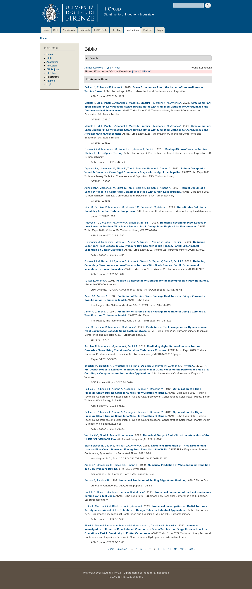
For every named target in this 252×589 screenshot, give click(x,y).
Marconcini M (161, 102)
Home (45, 30)
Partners (147, 30)
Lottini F (89, 506)
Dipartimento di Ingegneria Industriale (146, 572)
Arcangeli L (120, 102)
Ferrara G (188, 365)
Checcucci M (120, 365)
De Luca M (147, 365)
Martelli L (115, 435)
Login (160, 30)
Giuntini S (112, 491)
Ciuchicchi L (158, 525)
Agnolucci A (91, 168)
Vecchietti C (91, 435)
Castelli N (90, 491)
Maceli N (134, 102)
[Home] (69, 13)
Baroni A (141, 168)
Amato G (121, 241)
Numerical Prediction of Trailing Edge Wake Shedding (153, 480)
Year (117, 67)
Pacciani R (100, 207)
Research (85, 30)
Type (108, 67)
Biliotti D (121, 168)
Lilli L (100, 102)
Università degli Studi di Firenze (102, 572)
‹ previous (122, 548)
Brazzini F (146, 102)
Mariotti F (89, 102)
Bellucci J (89, 87)
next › (183, 548)
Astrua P (162, 207)
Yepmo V (157, 241)
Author (88, 67)
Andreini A (139, 491)
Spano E (133, 464)
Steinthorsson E (93, 445)
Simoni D (133, 222)
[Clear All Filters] (141, 71)
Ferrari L (134, 365)
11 (169, 548)
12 (175, 548)
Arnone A (117, 87)
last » (192, 548)
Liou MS (109, 445)
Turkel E (89, 280)
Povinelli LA (122, 445)
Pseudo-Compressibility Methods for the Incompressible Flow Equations (162, 280)
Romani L (152, 168)
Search (93, 58)
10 (164, 548)
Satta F (168, 241)
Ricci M (88, 207)
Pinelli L (108, 102)
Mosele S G (132, 207)
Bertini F (150, 149)
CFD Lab (116, 30)
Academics (69, 30)
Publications (132, 30)
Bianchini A (105, 365)
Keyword (98, 67)
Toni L (130, 168)
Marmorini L (162, 365)
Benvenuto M (148, 207)
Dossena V (156, 388)
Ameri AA (89, 296)
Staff (55, 30)
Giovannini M (92, 149)
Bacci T (101, 491)
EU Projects (100, 30)
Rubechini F (104, 87)
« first (111, 548)
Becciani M (90, 365)
